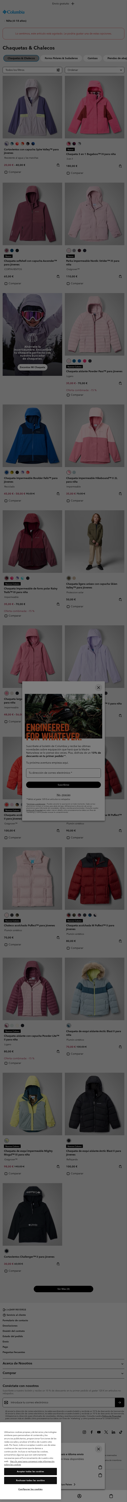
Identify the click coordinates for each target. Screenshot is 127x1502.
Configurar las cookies (30, 1489)
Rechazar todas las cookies (30, 1480)
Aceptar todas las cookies (30, 1471)
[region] (30, 1460)
